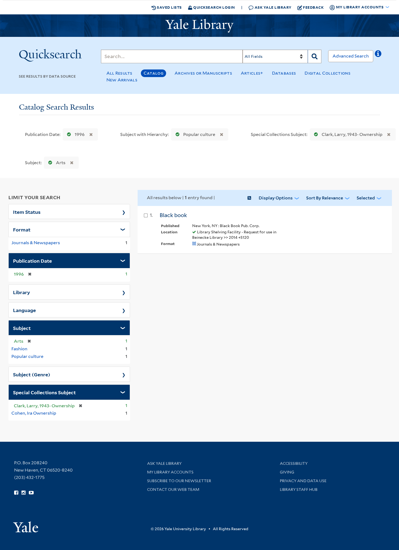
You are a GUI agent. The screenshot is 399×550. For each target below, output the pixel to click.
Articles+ (252, 73)
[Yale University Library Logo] (199, 25)
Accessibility (294, 463)
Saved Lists (169, 7)
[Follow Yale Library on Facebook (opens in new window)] (16, 492)
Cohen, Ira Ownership (33, 413)
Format (21, 229)
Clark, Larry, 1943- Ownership (352, 134)
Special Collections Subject (44, 392)
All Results (119, 73)
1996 (80, 134)
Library (21, 292)
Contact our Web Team (173, 489)
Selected (366, 198)
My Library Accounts (170, 472)
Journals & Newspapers (35, 242)
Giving (287, 472)
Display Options (276, 198)
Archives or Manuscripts (203, 73)
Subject (22, 328)
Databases (284, 73)
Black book (173, 215)
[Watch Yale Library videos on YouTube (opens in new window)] (31, 492)
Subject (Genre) (31, 374)
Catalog (153, 73)
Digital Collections (327, 73)
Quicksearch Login (213, 7)
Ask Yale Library (273, 7)
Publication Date (32, 260)
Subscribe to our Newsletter (179, 481)
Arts (60, 162)
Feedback (313, 7)
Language (24, 310)
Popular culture (199, 134)
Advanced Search (350, 56)
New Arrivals (122, 79)
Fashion (19, 348)
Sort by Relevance (324, 198)
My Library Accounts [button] (360, 6)
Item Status (26, 211)
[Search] (314, 56)
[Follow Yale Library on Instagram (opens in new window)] (23, 492)
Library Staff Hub (299, 489)
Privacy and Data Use (303, 481)
